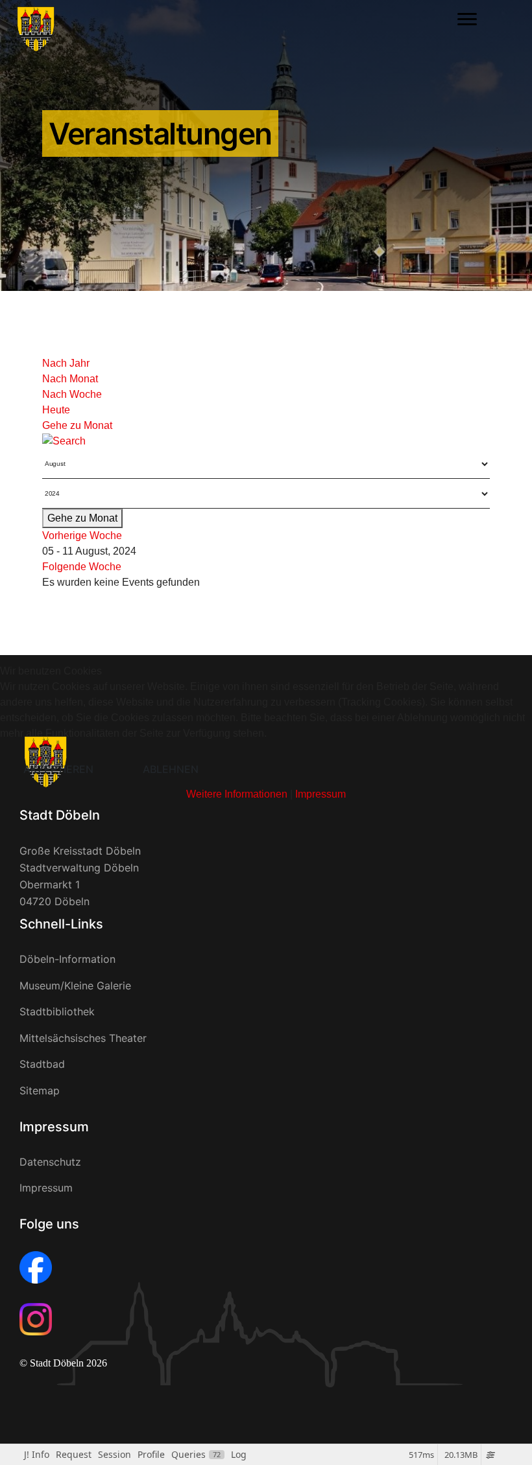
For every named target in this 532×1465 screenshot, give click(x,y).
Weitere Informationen (236, 794)
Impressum (320, 794)
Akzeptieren (58, 769)
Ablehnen (171, 769)
